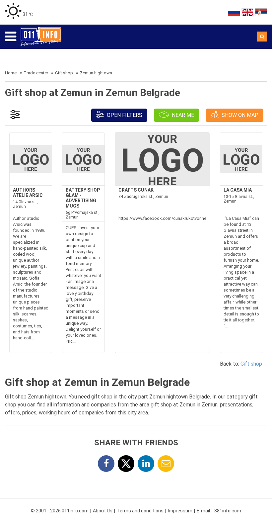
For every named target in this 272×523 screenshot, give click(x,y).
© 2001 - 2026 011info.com (60, 510)
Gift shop (251, 364)
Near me (182, 115)
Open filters (123, 115)
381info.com (227, 510)
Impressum (180, 510)
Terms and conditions (140, 510)
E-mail (203, 510)
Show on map (239, 115)
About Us (102, 510)
